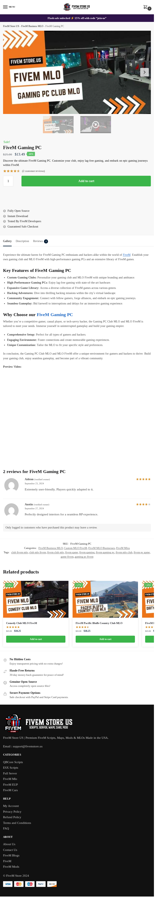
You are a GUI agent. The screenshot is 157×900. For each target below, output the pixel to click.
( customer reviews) (33, 170)
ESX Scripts (10, 767)
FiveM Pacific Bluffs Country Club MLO (99, 623)
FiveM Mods (11, 866)
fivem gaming (87, 552)
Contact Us (10, 850)
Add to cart (86, 181)
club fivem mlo (19, 552)
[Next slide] (144, 72)
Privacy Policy (12, 811)
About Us (9, 844)
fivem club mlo (55, 552)
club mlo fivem (37, 552)
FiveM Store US (11, 26)
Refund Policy (12, 817)
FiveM (126, 254)
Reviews (40, 241)
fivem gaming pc (105, 552)
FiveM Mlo (10, 779)
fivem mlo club (124, 552)
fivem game (71, 552)
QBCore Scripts (13, 762)
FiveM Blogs (11, 855)
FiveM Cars (10, 790)
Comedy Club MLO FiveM (21, 623)
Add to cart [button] (36, 639)
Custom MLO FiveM (75, 548)
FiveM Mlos (123, 548)
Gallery (7, 241)
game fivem (67, 556)
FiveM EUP (10, 784)
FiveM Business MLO (32, 26)
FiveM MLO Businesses (101, 548)
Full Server (10, 773)
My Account (11, 806)
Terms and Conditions (17, 823)
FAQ (6, 828)
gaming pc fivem (84, 556)
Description (22, 241)
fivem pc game (142, 552)
